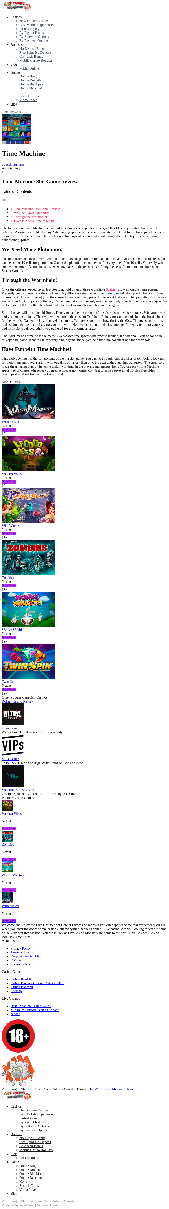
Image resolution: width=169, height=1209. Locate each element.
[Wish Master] (28, 418)
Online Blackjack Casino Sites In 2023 (37, 983)
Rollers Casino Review (18, 701)
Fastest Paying (29, 29)
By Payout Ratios (31, 33)
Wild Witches (11, 526)
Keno (23, 92)
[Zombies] (28, 574)
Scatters (111, 289)
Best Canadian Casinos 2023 (31, 1006)
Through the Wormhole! (30, 217)
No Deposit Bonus (32, 48)
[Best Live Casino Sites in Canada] (17, 9)
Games (15, 72)
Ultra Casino (10, 728)
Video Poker (28, 100)
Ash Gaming (15, 164)
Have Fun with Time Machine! (35, 221)
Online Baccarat (30, 88)
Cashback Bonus (31, 56)
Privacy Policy (21, 948)
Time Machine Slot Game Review (37, 209)
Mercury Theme (123, 1089)
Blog (14, 104)
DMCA (16, 960)
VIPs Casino (10, 759)
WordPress (102, 1089)
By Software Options (34, 37)
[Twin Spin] (28, 677)
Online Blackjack (31, 84)
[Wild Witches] (28, 522)
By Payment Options (33, 40)
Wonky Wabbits (13, 629)
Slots (14, 64)
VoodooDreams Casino (18, 790)
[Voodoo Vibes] (28, 470)
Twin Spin (9, 681)
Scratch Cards (29, 96)
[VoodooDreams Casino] (13, 786)
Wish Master (10, 422)
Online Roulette (30, 80)
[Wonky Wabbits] (28, 626)
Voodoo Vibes (12, 474)
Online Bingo (28, 76)
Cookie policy (20, 964)
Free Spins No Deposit (35, 52)
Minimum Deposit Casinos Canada (35, 1010)
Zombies (8, 578)
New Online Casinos (33, 21)
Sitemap (16, 991)
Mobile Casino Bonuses (36, 60)
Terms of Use (20, 952)
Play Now (9, 430)
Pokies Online (29, 68)
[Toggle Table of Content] (5, 201)
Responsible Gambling (26, 956)
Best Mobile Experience (36, 25)
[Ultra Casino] (13, 724)
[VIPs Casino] (13, 755)
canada (15, 1014)
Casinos (16, 17)
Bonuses (16, 44)
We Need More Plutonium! (32, 213)
